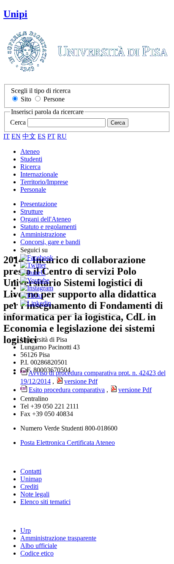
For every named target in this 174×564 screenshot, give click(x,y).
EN (16, 136)
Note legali (34, 494)
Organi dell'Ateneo (45, 219)
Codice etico (37, 553)
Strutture (31, 211)
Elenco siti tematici (45, 501)
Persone (54, 99)
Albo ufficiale (38, 545)
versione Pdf (135, 389)
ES (42, 136)
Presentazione (38, 203)
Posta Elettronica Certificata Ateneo (67, 442)
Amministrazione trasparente (58, 538)
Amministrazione (43, 234)
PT (51, 136)
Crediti (29, 486)
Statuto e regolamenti (48, 226)
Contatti (30, 471)
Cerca (18, 122)
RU (62, 136)
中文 (29, 136)
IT (6, 136)
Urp (25, 530)
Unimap (31, 478)
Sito (26, 99)
